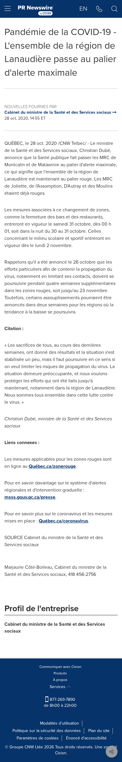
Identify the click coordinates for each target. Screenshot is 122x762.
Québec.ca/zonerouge (52, 466)
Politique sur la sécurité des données (46, 731)
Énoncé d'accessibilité (86, 738)
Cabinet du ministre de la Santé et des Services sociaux (54, 627)
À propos (60, 679)
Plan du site (99, 731)
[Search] (114, 9)
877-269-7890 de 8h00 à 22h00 (60, 702)
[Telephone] (99, 9)
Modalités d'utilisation (59, 723)
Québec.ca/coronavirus (63, 520)
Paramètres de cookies (38, 738)
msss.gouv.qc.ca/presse (29, 497)
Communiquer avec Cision (60, 666)
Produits (60, 673)
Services (58, 687)
